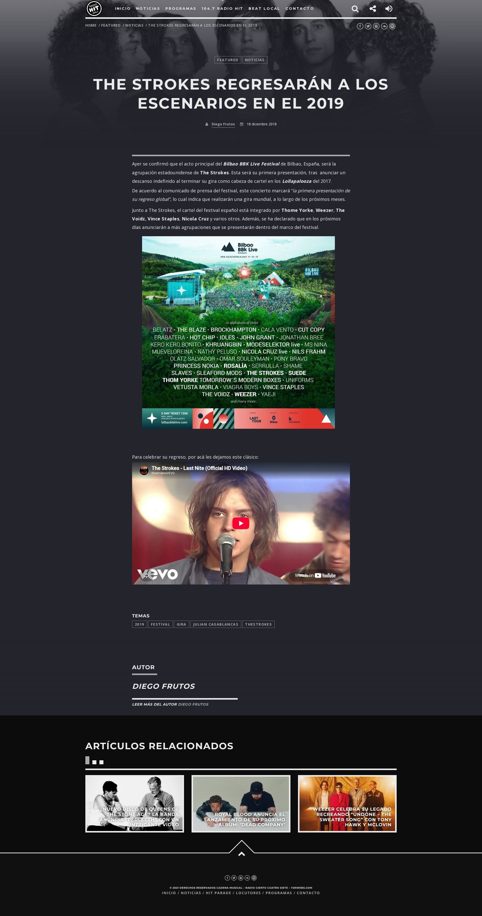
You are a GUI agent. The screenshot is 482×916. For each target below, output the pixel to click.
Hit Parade (218, 893)
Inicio (169, 893)
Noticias (191, 893)
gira (182, 624)
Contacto (308, 893)
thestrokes (258, 624)
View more (134, 803)
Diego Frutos (223, 124)
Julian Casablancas (215, 624)
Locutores (248, 893)
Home (91, 25)
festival (160, 624)
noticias (134, 25)
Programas (279, 893)
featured (111, 25)
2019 (139, 624)
